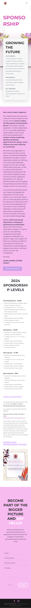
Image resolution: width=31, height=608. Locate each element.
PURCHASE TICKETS (12, 269)
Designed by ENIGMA (10, 604)
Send (23, 585)
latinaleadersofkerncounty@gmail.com (14, 418)
